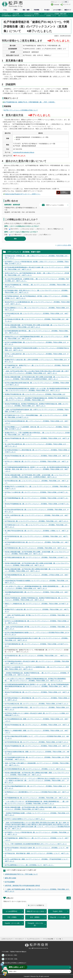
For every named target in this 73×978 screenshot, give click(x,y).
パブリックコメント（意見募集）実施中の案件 (55, 13)
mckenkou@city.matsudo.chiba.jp (23, 152)
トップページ (5, 13)
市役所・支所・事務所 (11, 967)
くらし (5, 10)
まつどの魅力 (57, 10)
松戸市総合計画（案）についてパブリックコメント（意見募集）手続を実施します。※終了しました (36, 521)
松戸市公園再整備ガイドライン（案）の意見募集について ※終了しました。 (29, 865)
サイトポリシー (19, 939)
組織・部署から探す (11, 971)
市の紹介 (47, 10)
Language (56, 4)
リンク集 (58, 939)
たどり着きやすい (16, 234)
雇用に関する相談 (10, 878)
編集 (69, 898)
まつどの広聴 (16, 13)
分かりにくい (41, 229)
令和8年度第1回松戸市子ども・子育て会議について (21, 874)
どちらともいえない (28, 229)
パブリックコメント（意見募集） (32, 13)
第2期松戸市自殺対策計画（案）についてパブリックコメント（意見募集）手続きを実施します (35, 394)
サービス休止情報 (48, 939)
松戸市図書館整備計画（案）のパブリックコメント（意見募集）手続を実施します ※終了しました (36, 798)
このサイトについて (7, 939)
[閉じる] (2, 964)
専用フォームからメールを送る (55, 205)
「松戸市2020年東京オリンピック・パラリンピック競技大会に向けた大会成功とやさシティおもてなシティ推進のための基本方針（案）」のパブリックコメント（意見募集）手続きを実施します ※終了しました (37, 780)
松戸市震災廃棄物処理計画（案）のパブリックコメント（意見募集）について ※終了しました (35, 769)
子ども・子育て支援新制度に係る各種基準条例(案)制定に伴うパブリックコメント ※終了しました (36, 844)
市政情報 (36, 10)
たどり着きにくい (45, 234)
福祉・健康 (26, 10)
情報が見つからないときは (35, 911)
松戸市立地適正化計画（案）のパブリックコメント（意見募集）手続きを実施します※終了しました (36, 703)
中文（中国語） (13, 917)
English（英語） (58, 911)
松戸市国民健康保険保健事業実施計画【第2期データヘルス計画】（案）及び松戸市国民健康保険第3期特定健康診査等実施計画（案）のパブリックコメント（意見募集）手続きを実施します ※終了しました (37, 686)
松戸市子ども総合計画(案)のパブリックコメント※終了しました (25, 819)
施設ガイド (67, 10)
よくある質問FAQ (11, 911)
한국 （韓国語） (35, 917)
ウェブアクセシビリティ (34, 939)
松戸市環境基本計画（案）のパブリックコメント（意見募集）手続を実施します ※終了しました (36, 548)
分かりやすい (15, 229)
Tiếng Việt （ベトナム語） (58, 917)
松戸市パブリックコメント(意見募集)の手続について (21, 110)
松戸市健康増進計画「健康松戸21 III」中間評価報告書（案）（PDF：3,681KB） (29, 102)
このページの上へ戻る (64, 245)
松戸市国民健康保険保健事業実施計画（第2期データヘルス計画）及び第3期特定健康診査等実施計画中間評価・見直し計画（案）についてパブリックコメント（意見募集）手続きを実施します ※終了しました (37, 469)
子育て (16, 10)
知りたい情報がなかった (56, 229)
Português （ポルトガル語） (35, 924)
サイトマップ (66, 4)
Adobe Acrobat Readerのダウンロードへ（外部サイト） (23, 194)
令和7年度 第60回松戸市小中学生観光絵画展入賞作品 (22, 885)
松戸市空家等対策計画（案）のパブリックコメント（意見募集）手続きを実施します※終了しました (36, 742)
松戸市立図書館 (10, 882)
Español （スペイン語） (12, 923)
